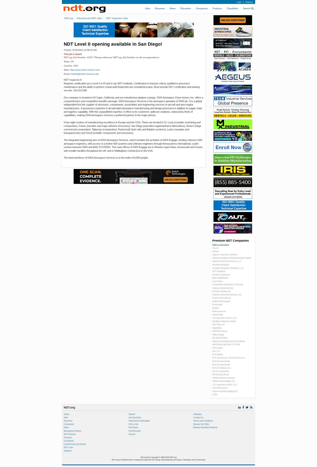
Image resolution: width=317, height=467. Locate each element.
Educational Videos (72, 431)
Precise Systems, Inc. (221, 368)
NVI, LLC (216, 351)
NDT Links (68, 447)
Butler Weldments (220, 278)
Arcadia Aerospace (220, 265)
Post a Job (133, 424)
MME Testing (218, 335)
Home (66, 414)
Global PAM (217, 315)
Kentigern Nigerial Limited (224, 321)
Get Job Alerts (135, 417)
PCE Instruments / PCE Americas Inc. (228, 358)
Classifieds (232, 8)
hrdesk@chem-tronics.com (85, 74)
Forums (132, 434)
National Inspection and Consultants (228, 341)
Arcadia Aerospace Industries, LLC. (228, 268)
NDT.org (68, 18)
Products (217, 8)
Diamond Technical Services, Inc (227, 295)
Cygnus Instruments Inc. (223, 288)
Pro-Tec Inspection (220, 371)
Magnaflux (217, 328)
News (173, 8)
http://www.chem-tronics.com (85, 69)
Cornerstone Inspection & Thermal (227, 284)
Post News (133, 427)
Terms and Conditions (203, 421)
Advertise (197, 414)
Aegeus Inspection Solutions (225, 255)
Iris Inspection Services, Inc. (224, 318)
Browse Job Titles (201, 424)
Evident (215, 308)
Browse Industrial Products (205, 427)
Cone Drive (217, 281)
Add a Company (220, 244)
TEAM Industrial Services (223, 378)
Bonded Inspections (221, 275)
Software (68, 451)
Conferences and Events (75, 444)
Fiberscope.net (219, 311)
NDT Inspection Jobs (117, 18)
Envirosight (217, 304)
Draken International (221, 298)
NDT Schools (70, 434)
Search (246, 8)
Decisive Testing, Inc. (221, 291)
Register (249, 2)
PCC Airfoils (217, 354)
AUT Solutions (218, 271)
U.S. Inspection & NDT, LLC (224, 384)
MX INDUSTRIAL (220, 338)
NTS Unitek (217, 348)
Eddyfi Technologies (221, 301)
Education (185, 8)
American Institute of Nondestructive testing (231, 258)
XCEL (215, 394)
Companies (202, 8)
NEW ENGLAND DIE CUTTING (226, 344)
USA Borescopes (220, 388)
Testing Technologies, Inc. (223, 381)
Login (239, 2)
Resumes (160, 8)
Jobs (147, 8)
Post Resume (135, 431)
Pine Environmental (221, 361)
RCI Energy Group (220, 374)
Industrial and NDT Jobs (89, 18)
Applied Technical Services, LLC (226, 261)
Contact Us (198, 417)
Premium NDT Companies (230, 240)
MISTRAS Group (219, 331)
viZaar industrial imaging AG (225, 391)
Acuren (215, 248)
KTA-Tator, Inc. (218, 324)
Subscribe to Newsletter (139, 421)
